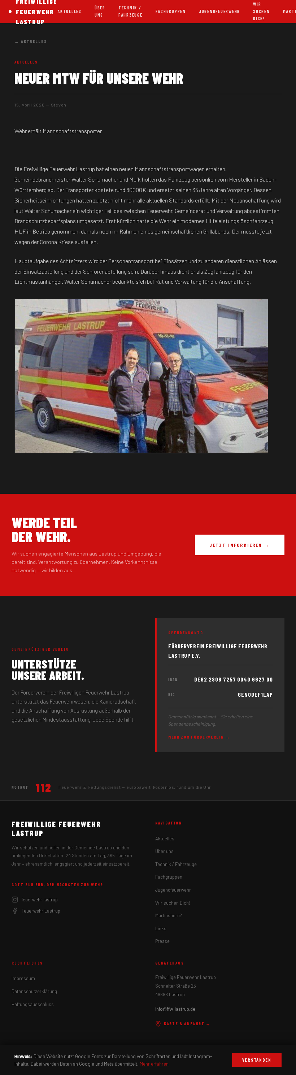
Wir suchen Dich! (173, 903)
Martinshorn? (168, 915)
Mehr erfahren (154, 1064)
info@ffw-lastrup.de (175, 1009)
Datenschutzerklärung (34, 991)
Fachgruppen (171, 11)
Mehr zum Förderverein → (199, 736)
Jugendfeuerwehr (219, 11)
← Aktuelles (30, 41)
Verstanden (256, 1059)
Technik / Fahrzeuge (130, 11)
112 (43, 787)
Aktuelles (69, 11)
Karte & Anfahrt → (187, 1023)
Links (160, 928)
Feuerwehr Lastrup (41, 911)
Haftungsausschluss (33, 1004)
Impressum (23, 978)
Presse (162, 941)
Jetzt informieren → (239, 545)
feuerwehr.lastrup (40, 899)
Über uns (100, 11)
